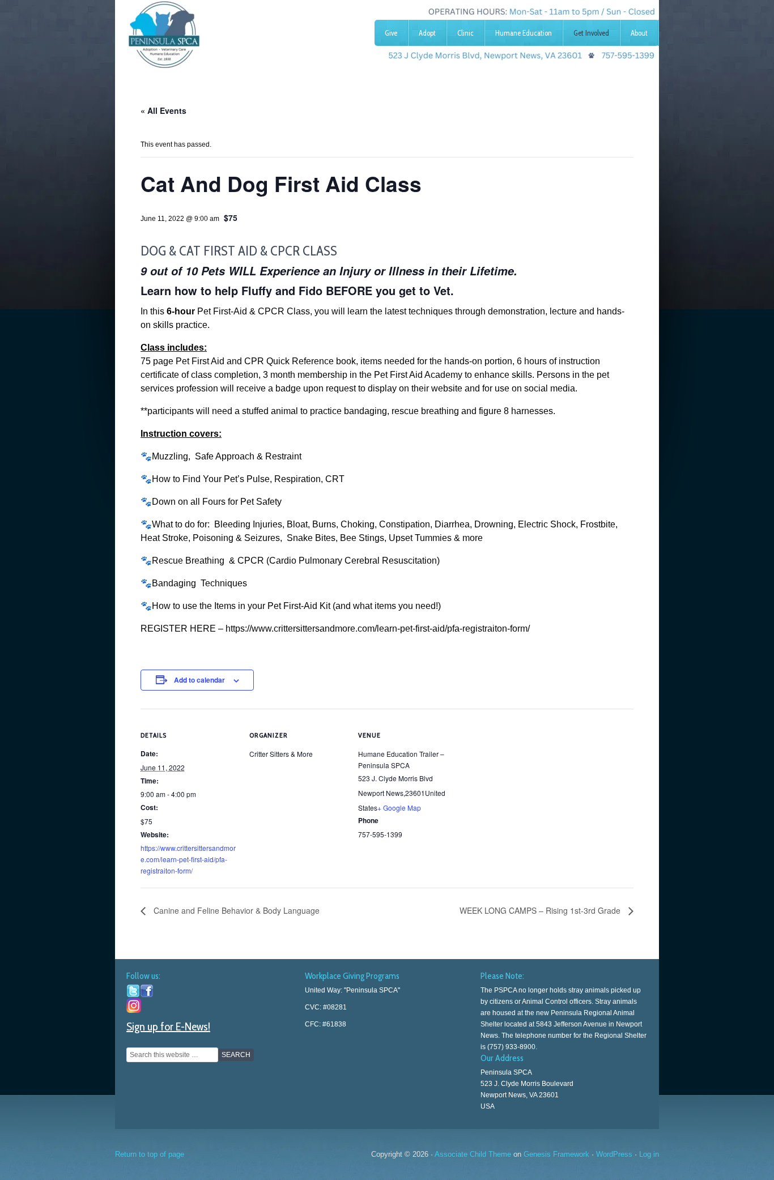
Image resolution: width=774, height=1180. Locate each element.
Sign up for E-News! (168, 1026)
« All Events (163, 110)
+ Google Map (399, 807)
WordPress (614, 1154)
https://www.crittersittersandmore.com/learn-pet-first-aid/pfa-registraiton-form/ (188, 859)
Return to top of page (149, 1154)
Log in (649, 1154)
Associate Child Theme (473, 1154)
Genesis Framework (556, 1154)
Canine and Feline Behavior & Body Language (235, 910)
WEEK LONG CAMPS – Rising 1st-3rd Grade (541, 910)
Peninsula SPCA (200, 31)
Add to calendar (199, 680)
